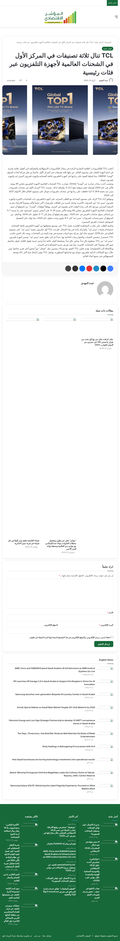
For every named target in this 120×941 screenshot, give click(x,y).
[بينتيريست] (89, 268)
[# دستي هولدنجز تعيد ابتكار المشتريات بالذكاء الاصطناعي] (110, 845)
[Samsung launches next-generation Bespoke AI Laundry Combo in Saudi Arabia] (105, 698)
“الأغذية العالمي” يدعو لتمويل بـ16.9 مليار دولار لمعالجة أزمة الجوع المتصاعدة (11, 830)
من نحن (37, 936)
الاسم (110, 612)
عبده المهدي (103, 80)
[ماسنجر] (82, 268)
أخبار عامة (99, 42)
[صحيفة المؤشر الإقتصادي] (60, 16)
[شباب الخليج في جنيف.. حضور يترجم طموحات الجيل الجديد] (110, 892)
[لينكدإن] (96, 268)
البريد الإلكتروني (106, 625)
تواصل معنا (46, 936)
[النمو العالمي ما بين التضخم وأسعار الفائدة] (30, 878)
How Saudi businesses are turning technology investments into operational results (53, 759)
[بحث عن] (3, 18)
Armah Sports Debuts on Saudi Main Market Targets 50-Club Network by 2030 (56, 707)
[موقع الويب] (92, 288)
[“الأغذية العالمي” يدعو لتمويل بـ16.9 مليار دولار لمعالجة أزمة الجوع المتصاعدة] (30, 828)
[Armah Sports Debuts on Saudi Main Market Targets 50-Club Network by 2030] (105, 711)
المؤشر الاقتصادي (84, 936)
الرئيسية (108, 42)
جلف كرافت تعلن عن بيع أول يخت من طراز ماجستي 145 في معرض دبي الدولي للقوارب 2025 (97, 342)
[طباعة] (68, 268)
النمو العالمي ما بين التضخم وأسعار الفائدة (11, 877)
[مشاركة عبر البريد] (75, 268)
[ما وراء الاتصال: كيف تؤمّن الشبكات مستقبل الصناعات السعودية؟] (110, 828)
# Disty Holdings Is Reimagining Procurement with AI (68, 746)
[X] (103, 268)
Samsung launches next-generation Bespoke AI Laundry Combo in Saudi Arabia (55, 694)
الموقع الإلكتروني (51, 625)
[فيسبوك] (110, 268)
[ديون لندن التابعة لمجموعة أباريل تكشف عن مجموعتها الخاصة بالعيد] (30, 892)
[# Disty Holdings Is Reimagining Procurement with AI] (105, 750)
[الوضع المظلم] (8, 18)
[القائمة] (116, 18)
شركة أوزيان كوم (9, 936)
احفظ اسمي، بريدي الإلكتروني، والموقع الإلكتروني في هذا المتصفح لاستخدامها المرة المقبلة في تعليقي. (70, 637)
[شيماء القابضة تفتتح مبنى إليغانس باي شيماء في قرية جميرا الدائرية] (23, 428)
